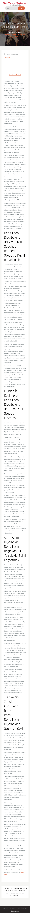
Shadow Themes (15, 911)
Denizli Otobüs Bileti (15, 75)
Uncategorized (8, 878)
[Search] (21, 8)
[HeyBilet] (15, 63)
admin (8, 54)
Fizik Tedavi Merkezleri (15, 3)
